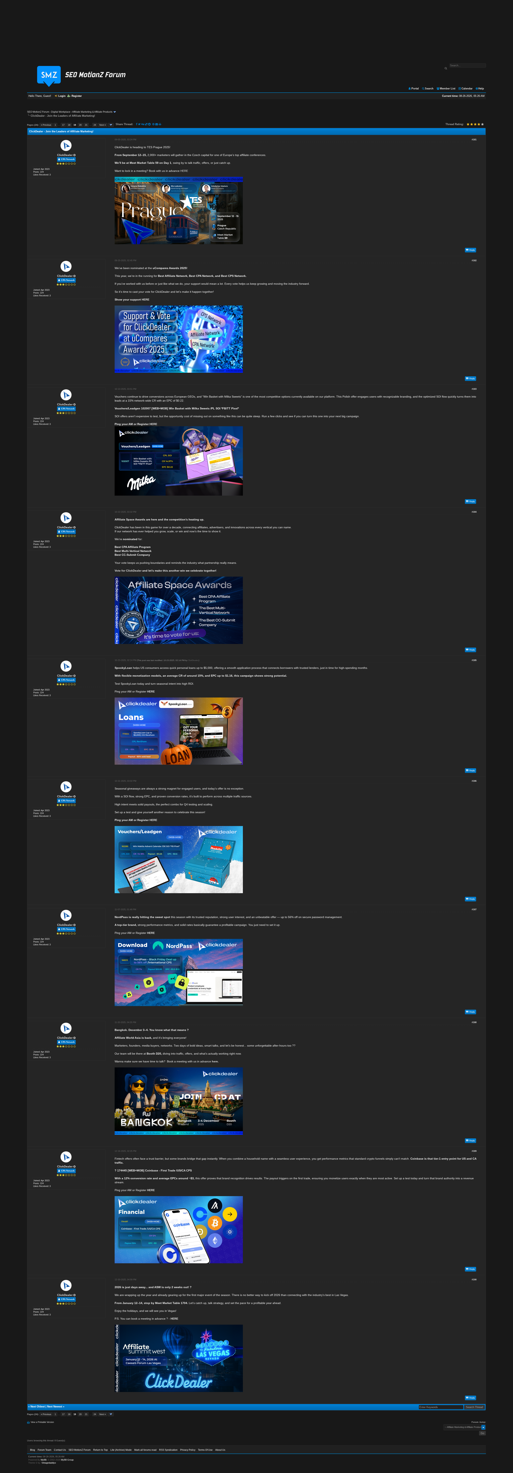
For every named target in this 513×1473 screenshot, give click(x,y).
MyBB (43, 1460)
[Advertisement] (256, 30)
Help (481, 88)
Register (77, 95)
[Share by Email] (157, 124)
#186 (474, 781)
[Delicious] (146, 124)
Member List (447, 88)
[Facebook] (136, 124)
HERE (184, 170)
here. (215, 1061)
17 (63, 125)
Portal (415, 88)
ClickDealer (65, 155)
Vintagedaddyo (48, 1463)
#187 (474, 909)
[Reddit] (149, 124)
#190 (474, 1279)
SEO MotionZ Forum (38, 111)
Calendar (467, 88)
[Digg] (142, 124)
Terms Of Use (205, 1450)
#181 (474, 139)
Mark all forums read (145, 1450)
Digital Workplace (60, 111)
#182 (474, 260)
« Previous (46, 125)
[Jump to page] (111, 125)
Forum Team (44, 1450)
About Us (220, 1450)
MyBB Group (67, 1460)
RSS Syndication (168, 1450)
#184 (474, 512)
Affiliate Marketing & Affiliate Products (92, 111)
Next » (102, 125)
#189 (474, 1151)
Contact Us (60, 1450)
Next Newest (54, 1406)
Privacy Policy (187, 1450)
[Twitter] (139, 124)
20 (80, 125)
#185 (474, 660)
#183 (474, 389)
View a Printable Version (42, 1422)
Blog (32, 1450)
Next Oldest (37, 1406)
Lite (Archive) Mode (121, 1450)
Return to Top (100, 1450)
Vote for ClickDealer (128, 570)
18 (69, 125)
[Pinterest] (153, 124)
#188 (474, 1022)
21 (86, 125)
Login (62, 95)
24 (95, 125)
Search (429, 88)
